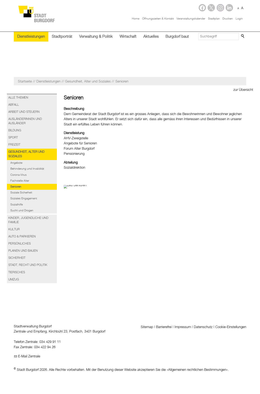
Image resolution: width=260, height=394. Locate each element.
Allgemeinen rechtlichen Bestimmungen (197, 370)
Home (135, 18)
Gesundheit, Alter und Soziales (26, 154)
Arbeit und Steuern (24, 112)
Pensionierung (74, 154)
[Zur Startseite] (36, 13)
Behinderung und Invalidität (27, 168)
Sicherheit (16, 258)
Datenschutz (203, 327)
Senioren (15, 186)
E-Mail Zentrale (29, 356)
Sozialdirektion (74, 167)
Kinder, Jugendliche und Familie (28, 220)
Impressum (182, 327)
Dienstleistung (74, 133)
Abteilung (71, 162)
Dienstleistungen (31, 36)
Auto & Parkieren (22, 236)
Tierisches (16, 272)
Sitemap (147, 327)
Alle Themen (18, 97)
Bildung (14, 130)
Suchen (243, 36)
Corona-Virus (18, 174)
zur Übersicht (243, 90)
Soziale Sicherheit (21, 192)
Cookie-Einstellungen (230, 327)
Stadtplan (214, 18)
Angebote (16, 162)
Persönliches (19, 243)
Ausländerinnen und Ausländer (25, 121)
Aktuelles (151, 36)
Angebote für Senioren (80, 143)
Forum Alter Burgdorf (79, 148)
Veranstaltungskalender (191, 18)
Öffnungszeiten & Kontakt (158, 18)
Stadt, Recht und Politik (27, 265)
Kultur (14, 229)
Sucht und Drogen (21, 210)
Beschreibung (74, 109)
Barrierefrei (164, 327)
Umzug (13, 279)
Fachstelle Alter (19, 180)
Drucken (227, 18)
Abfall (13, 104)
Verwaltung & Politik (96, 36)
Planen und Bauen (23, 250)
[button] (229, 7)
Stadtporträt (62, 36)
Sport (13, 137)
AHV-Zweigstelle (76, 138)
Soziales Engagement (23, 198)
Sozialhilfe (16, 204)
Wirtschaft (128, 36)
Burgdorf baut (177, 36)
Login (239, 18)
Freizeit (14, 144)
